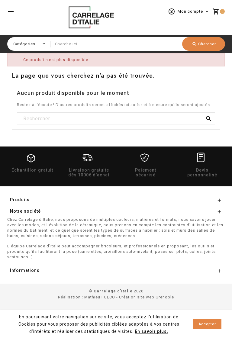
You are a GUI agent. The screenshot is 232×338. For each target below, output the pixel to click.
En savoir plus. (151, 331)
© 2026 (116, 291)
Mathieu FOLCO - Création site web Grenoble (129, 297)
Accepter (207, 324)
